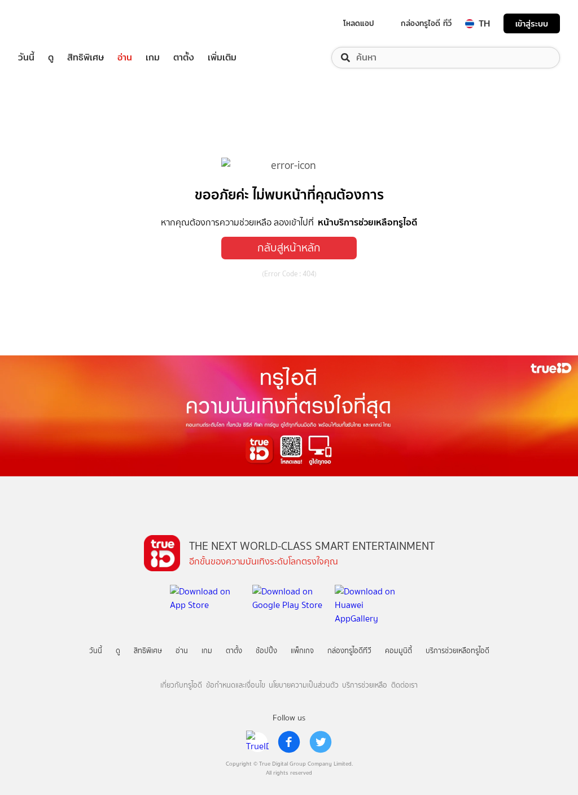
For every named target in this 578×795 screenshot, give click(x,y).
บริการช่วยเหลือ (364, 685)
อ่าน (124, 57)
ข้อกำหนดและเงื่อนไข (235, 685)
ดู (51, 57)
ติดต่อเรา (404, 685)
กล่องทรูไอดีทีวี (349, 650)
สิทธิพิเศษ (85, 57)
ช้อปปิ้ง (266, 650)
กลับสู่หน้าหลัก (289, 248)
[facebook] (289, 742)
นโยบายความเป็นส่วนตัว (304, 685)
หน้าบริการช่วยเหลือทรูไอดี (367, 222)
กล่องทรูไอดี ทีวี (426, 23)
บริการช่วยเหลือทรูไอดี (457, 650)
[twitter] (320, 742)
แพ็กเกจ (302, 650)
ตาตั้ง (183, 57)
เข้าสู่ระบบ (531, 23)
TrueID (52, 23)
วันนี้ (26, 57)
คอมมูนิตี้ (398, 650)
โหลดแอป (358, 23)
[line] (257, 742)
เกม (153, 57)
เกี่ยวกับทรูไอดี (181, 685)
